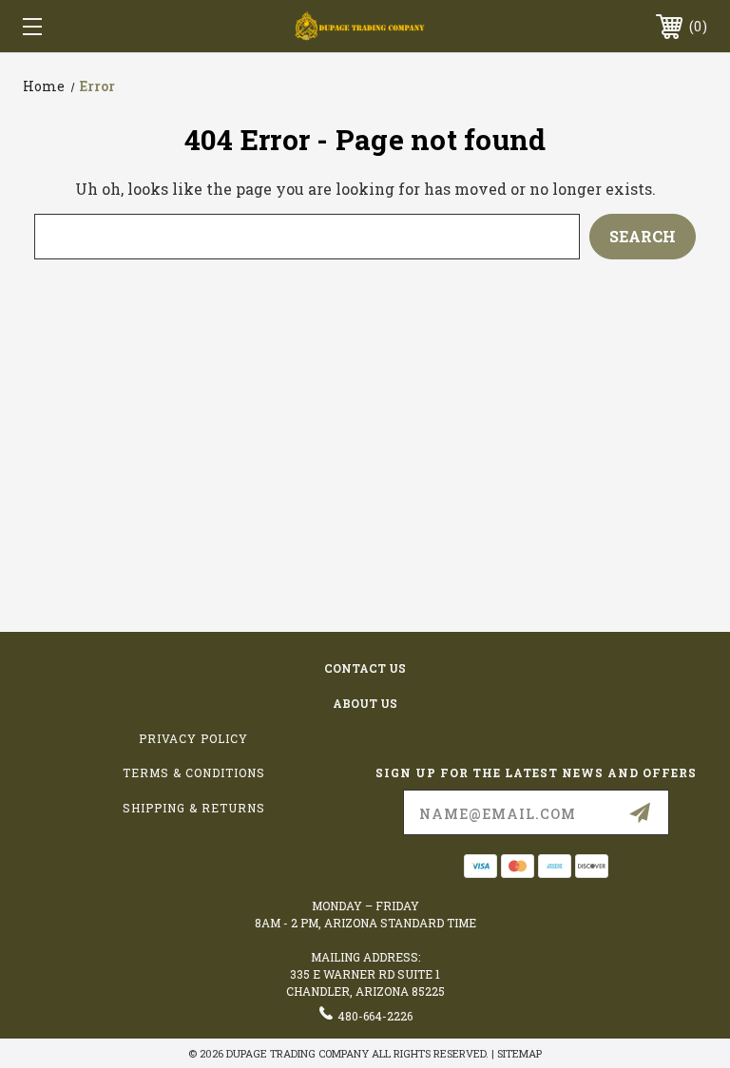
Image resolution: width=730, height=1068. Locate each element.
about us (365, 703)
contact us (365, 668)
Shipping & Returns (194, 807)
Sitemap (519, 1053)
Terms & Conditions (194, 772)
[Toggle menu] (91, 26)
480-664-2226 (375, 1015)
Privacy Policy (193, 738)
